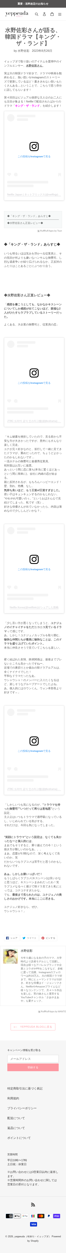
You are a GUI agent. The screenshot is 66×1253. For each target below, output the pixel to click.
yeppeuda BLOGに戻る (35, 1026)
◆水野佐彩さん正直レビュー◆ (25, 223)
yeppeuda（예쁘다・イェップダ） (32, 1236)
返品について (16, 1128)
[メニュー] (60, 14)
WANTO (62, 1011)
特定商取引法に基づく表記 (25, 1088)
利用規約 (13, 1098)
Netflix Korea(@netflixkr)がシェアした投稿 (34, 607)
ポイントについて (19, 1137)
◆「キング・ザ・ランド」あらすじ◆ (29, 216)
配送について (16, 1118)
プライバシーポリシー (22, 1108)
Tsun (59, 231)
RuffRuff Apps (47, 231)
